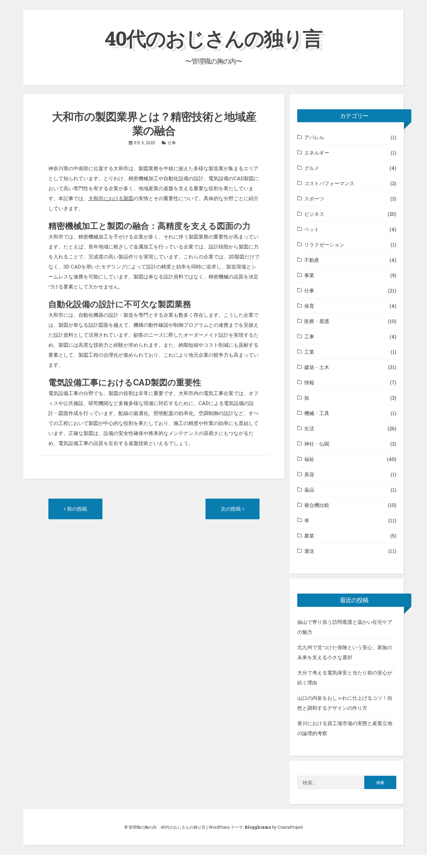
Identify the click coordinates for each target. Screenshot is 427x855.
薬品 (309, 489)
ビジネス (314, 214)
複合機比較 (316, 505)
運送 (309, 551)
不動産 (311, 259)
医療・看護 (316, 321)
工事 (309, 336)
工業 (309, 351)
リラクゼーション (324, 244)
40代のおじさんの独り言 (213, 38)
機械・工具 (316, 413)
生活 (309, 428)
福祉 (309, 459)
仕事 (172, 142)
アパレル (314, 137)
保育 (309, 305)
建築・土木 (316, 367)
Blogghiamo (258, 827)
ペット (311, 229)
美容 (309, 474)
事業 (309, 275)
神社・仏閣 (316, 443)
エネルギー (316, 152)
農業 (309, 535)
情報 (309, 382)
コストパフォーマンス (329, 183)
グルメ (311, 168)
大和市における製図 (110, 198)
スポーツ (314, 198)
